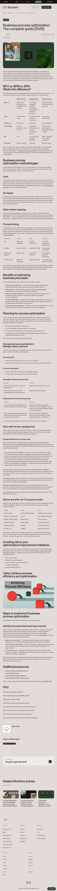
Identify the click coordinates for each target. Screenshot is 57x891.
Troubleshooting (41, 835)
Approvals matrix (7, 829)
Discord (30, 865)
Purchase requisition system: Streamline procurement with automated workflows (10, 803)
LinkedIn (30, 859)
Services (22, 832)
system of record (33, 372)
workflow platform (9, 235)
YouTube (30, 862)
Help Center (40, 829)
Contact (30, 856)
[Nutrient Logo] (10, 7)
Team (4, 862)
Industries (22, 835)
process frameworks (27, 269)
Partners (5, 868)
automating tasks (41, 289)
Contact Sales (35, 7)
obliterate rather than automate (27, 151)
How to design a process (12, 673)
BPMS (4, 832)
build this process (10, 478)
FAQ (38, 832)
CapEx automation (7, 841)
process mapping (42, 635)
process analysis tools (18, 267)
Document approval (8, 844)
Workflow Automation (9, 743)
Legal (4, 872)
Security (5, 859)
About (4, 856)
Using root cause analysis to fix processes (17, 678)
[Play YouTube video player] (28, 593)
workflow (45, 469)
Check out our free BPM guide (43, 681)
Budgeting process (7, 835)
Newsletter (22, 841)
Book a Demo (46, 7)
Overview (22, 829)
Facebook (30, 872)
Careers (5, 865)
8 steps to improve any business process (16, 671)
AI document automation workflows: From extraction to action (44, 803)
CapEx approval (6, 838)
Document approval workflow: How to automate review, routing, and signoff (27, 803)
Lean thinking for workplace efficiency (15, 675)
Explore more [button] (6, 785)
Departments (23, 838)
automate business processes (24, 444)
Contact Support (41, 838)
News (4, 875)
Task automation (7, 847)
